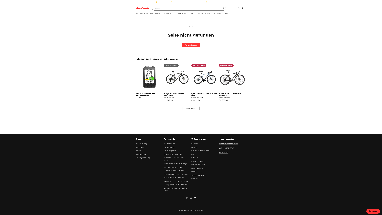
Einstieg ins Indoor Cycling (173, 154)
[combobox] (189, 8)
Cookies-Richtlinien (198, 161)
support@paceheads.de (228, 144)
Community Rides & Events (200, 150)
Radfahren (140, 147)
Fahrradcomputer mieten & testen (176, 174)
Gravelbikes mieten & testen (174, 171)
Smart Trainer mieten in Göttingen (176, 164)
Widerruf (194, 171)
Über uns (194, 144)
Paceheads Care (169, 147)
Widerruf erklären (197, 175)
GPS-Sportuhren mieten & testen (175, 185)
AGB (192, 154)
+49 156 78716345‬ (226, 148)
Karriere (194, 147)
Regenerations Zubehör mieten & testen (175, 189)
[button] (156, 14)
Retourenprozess (197, 168)
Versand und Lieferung (199, 165)
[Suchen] (223, 8)
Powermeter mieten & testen (174, 178)
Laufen (138, 150)
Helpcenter (223, 152)
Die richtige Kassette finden (173, 167)
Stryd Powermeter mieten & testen (176, 181)
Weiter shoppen (191, 45)
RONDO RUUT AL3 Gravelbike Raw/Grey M (175, 94)
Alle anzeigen (191, 108)
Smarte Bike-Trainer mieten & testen (174, 159)
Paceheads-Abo (169, 144)
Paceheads (187, 210)
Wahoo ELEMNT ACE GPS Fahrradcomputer (145, 94)
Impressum (195, 179)
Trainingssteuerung (143, 158)
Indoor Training (141, 144)
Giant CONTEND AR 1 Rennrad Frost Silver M (204, 94)
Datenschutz (195, 158)
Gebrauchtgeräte (170, 150)
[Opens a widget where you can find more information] (373, 211)
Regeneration (141, 154)
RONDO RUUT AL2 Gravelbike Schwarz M (230, 94)
